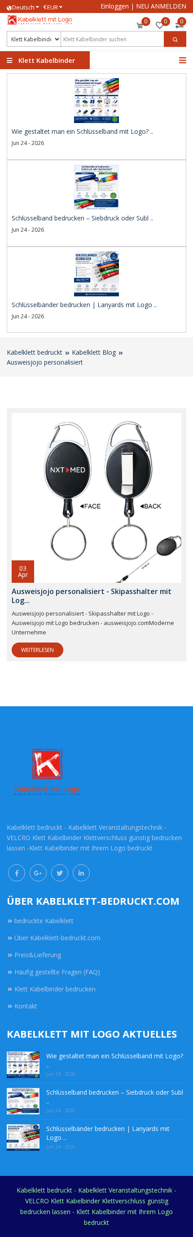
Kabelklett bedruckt (34, 352)
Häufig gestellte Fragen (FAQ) (57, 972)
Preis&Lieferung (37, 955)
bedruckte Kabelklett (44, 920)
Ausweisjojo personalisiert (45, 362)
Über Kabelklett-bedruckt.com (57, 937)
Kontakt (25, 1006)
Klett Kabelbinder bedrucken (55, 989)
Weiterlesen (37, 650)
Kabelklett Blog (94, 352)
